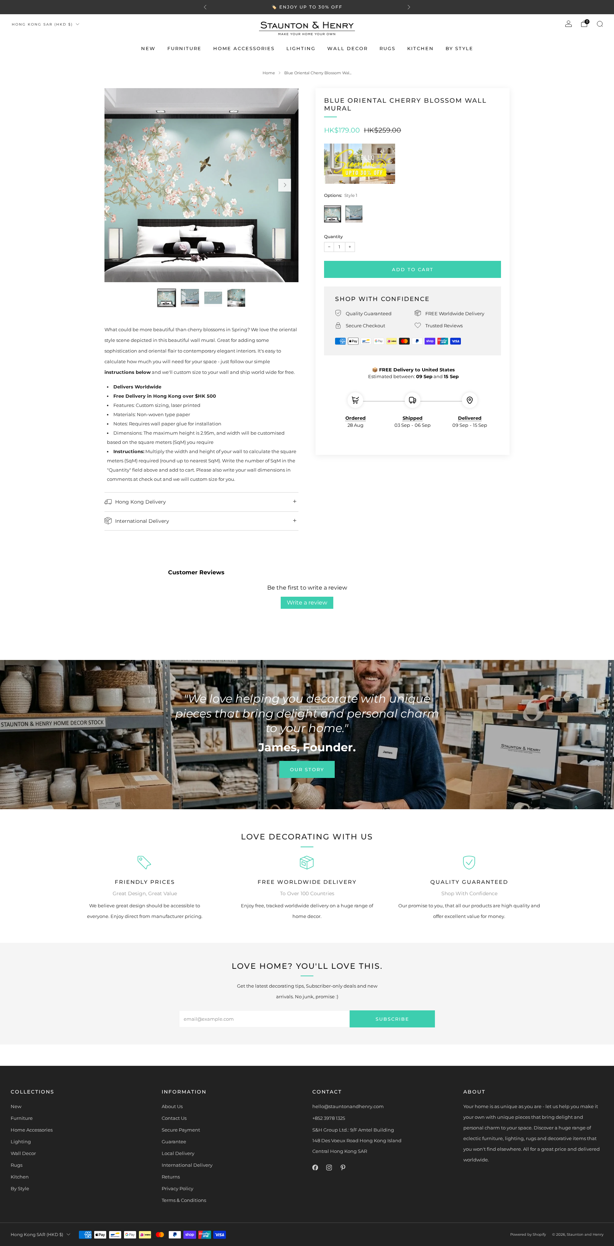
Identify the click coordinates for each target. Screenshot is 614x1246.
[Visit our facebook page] (315, 1168)
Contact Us (174, 1118)
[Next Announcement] (409, 7)
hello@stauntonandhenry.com (348, 1106)
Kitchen (420, 48)
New (148, 48)
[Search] (599, 23)
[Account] (568, 23)
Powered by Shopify (528, 1234)
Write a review (307, 602)
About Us (172, 1106)
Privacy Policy (177, 1188)
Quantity (333, 236)
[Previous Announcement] (205, 7)
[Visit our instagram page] (329, 1168)
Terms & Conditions (184, 1200)
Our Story (307, 769)
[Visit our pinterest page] (343, 1168)
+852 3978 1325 (328, 1118)
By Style (459, 48)
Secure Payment (181, 1130)
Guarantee (174, 1141)
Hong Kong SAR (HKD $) (42, 24)
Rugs (387, 48)
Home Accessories (244, 48)
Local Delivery (178, 1153)
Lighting (301, 48)
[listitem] (307, 7)
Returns (171, 1177)
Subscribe (392, 1019)
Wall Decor (347, 48)
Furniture (184, 48)
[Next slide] (284, 185)
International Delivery (187, 1165)
